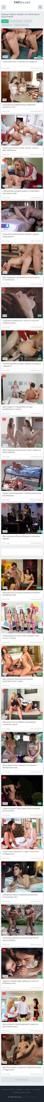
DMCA (28, 1089)
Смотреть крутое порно (22, 1092)
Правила (19, 1089)
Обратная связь (7, 1089)
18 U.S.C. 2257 (37, 1089)
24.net (22, 2)
